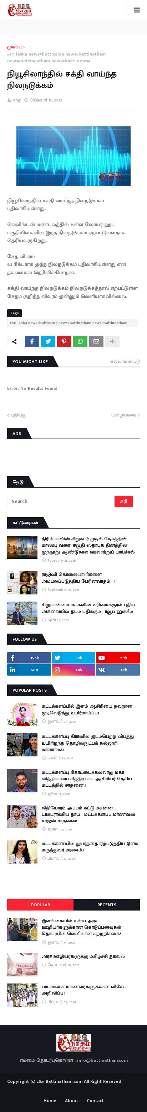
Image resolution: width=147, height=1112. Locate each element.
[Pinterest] (64, 341)
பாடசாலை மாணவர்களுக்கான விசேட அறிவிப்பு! (84, 990)
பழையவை (123, 415)
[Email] (96, 341)
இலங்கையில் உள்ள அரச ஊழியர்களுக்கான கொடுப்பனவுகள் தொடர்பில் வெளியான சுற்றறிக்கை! (81, 927)
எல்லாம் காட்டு (125, 361)
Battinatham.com (64, 1081)
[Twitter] (48, 341)
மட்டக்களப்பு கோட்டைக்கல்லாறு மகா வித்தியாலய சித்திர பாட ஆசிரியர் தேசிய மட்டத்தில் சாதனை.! (87, 779)
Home (50, 1101)
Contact (95, 1101)
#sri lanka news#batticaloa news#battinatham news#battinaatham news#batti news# (56, 58)
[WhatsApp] (80, 341)
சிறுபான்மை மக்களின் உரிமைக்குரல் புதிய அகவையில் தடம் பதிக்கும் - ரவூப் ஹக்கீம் (88, 608)
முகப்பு (14, 47)
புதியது (18, 415)
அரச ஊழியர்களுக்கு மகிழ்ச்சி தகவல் (83, 956)
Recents (106, 905)
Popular (40, 905)
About (71, 1101)
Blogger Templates (73, 1088)
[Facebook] (32, 341)
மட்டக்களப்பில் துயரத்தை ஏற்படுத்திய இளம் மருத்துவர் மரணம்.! (90, 846)
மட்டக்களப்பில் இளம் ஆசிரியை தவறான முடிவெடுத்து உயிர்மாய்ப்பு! (87, 709)
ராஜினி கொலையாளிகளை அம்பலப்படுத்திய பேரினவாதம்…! (78, 577)
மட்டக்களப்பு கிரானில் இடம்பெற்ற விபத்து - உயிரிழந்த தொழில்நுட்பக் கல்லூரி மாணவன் (89, 743)
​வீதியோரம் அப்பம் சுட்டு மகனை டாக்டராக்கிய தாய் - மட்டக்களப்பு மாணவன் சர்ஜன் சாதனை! (88, 814)
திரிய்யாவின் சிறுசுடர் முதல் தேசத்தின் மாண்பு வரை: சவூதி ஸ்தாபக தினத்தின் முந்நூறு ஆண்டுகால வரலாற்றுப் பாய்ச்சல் (88, 545)
